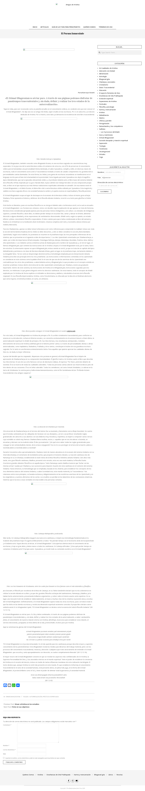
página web (71, 331)
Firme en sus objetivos (20, 707)
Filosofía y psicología (106, 107)
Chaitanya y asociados (107, 82)
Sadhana (102, 129)
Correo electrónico (9, 750)
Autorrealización (35, 697)
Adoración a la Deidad (107, 71)
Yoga (101, 157)
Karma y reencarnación (107, 110)
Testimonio (103, 149)
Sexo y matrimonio (106, 135)
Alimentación (103, 74)
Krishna (102, 112)
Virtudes (102, 154)
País (99, 177)
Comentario (7, 725)
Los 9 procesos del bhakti (110, 132)
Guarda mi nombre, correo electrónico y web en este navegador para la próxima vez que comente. (35, 758)
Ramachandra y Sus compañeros (111, 126)
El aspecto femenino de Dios (109, 93)
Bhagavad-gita (104, 79)
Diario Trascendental (106, 87)
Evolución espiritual (106, 98)
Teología (102, 146)
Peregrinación (104, 123)
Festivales (103, 104)
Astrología (103, 76)
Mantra (101, 118)
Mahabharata (104, 115)
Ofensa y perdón (105, 121)
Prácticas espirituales (51, 697)
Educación (102, 90)
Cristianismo (103, 85)
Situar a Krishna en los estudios (27, 704)
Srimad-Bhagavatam (13, 697)
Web (4, 754)
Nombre (6, 745)
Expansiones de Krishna (108, 101)
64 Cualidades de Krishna (108, 68)
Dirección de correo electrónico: (110, 182)
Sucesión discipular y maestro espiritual (113, 140)
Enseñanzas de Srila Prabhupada (111, 96)
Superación (103, 143)
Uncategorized (104, 151)
